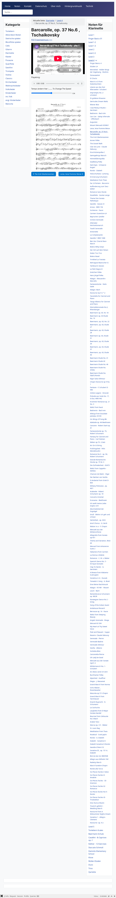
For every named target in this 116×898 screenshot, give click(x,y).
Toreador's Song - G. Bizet (100, 581)
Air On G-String (96, 445)
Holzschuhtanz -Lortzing (99, 174)
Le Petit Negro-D (96, 269)
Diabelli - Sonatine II (98, 741)
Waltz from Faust (96, 407)
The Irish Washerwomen (99, 137)
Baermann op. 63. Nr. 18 (99, 313)
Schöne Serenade (96, 220)
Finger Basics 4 (96, 63)
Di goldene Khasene (97, 98)
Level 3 (91, 56)
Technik (89, 6)
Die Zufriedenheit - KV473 (100, 465)
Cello (8, 45)
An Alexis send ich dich (99, 672)
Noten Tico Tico (96, 253)
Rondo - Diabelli (96, 170)
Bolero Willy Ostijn (97, 247)
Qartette (92, 872)
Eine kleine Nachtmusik (99, 584)
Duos (90, 865)
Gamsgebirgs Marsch (98, 155)
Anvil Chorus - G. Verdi (98, 523)
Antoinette (94, 232)
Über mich (56, 6)
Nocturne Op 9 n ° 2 (97, 293)
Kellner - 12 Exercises (97, 844)
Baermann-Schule (96, 834)
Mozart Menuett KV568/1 (99, 125)
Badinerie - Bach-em (98, 410)
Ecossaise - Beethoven (98, 500)
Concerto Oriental (97, 497)
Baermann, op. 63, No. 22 (99, 321)
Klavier (8, 56)
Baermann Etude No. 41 (99, 358)
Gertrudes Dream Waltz (99, 101)
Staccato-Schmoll (95, 847)
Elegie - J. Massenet (97, 681)
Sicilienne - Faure (96, 210)
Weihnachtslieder (13, 85)
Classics (9, 78)
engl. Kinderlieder (13, 100)
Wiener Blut (94, 104)
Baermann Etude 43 (97, 361)
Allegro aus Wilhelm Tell (99, 759)
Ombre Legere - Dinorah (99, 393)
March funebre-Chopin (99, 765)
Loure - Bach (95, 591)
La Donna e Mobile (97, 555)
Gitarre (9, 49)
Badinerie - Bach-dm (98, 113)
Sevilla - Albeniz (96, 648)
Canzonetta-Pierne (97, 654)
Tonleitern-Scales (95, 830)
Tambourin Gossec (97, 266)
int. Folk (9, 96)
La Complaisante (96, 235)
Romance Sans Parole (98, 192)
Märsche (9, 104)
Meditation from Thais (98, 180)
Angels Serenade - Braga (99, 620)
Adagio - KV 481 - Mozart (99, 587)
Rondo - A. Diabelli (97, 738)
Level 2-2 (92, 53)
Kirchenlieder (11, 82)
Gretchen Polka (96, 272)
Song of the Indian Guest (99, 605)
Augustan (93, 122)
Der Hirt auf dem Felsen (99, 250)
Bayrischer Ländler (97, 217)
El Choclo (93, 78)
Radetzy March (95, 762)
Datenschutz (41, 6)
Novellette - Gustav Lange (100, 195)
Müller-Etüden (94, 861)
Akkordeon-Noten (13, 35)
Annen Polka (94, 140)
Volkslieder (10, 89)
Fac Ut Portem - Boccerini (99, 183)
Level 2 (91, 49)
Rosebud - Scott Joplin (98, 734)
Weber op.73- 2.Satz (97, 442)
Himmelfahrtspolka (97, 159)
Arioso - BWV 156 (96, 207)
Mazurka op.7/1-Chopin (99, 693)
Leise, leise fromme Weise (100, 128)
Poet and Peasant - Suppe (100, 632)
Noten (17, 6)
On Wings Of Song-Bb (98, 419)
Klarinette (10, 53)
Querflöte (10, 64)
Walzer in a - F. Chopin (98, 526)
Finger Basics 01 (95, 38)
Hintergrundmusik (73, 6)
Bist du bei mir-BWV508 (99, 756)
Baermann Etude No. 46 (99, 364)
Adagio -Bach (95, 290)
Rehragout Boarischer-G (99, 263)
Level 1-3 (92, 46)
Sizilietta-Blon (95, 651)
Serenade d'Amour (97, 645)
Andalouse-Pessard (97, 608)
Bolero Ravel (94, 256)
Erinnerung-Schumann (99, 177)
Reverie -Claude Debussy (99, 635)
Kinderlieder (11, 93)
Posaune (9, 60)
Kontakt (27, 6)
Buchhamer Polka (96, 675)
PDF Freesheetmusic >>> (41, 40)
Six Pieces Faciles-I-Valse (99, 772)
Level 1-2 (92, 42)
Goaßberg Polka (96, 162)
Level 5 (91, 826)
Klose (90, 857)
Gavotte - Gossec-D (97, 204)
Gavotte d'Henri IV (97, 747)
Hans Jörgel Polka (96, 275)
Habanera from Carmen (99, 552)
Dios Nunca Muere (97, 803)
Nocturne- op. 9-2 (96, 823)
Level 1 (91, 35)
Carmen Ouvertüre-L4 (98, 213)
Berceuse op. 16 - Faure (99, 611)
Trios (90, 868)
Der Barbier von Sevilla (98, 477)
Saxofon (9, 67)
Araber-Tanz (94, 722)
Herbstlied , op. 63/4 (97, 520)
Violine (8, 75)
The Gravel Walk (96, 143)
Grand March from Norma (100, 684)
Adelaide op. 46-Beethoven (100, 422)
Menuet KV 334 (96, 623)
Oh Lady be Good (96, 657)
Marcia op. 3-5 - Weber (98, 725)
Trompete (10, 71)
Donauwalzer (95, 75)
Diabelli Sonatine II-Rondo (100, 744)
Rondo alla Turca (96, 769)
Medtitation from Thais (99, 731)
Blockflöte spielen (13, 42)
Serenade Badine (96, 642)
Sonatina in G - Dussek (98, 578)
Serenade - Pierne (97, 638)
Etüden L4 (94, 66)
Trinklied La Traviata (97, 259)
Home (7, 6)
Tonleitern (10, 31)
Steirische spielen (13, 38)
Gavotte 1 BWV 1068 (97, 238)
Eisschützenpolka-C (97, 152)
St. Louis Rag (95, 728)
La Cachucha (95, 707)
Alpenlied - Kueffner (97, 678)
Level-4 (91, 60)
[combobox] (18, 12)
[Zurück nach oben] (112, 893)
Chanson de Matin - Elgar (99, 474)
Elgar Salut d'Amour (97, 379)
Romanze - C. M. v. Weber (99, 558)
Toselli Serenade (96, 228)
